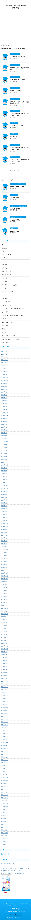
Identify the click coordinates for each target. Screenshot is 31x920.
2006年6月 (4, 795)
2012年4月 (4, 596)
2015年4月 (4, 509)
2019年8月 (4, 386)
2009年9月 (4, 681)
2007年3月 (4, 768)
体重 (3, 854)
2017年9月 (4, 444)
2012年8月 (4, 585)
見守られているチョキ (16, 125)
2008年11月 (4, 710)
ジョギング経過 (14, 198)
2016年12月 (4, 465)
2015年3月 (4, 512)
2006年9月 (4, 786)
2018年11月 (4, 412)
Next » (19, 170)
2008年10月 (4, 713)
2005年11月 (4, 806)
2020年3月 (4, 368)
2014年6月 (4, 535)
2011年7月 (4, 622)
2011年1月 (4, 640)
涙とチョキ (13, 136)
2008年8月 (4, 719)
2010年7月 (4, 655)
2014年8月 (4, 532)
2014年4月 (4, 538)
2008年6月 (4, 725)
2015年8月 (4, 497)
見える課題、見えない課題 (18, 56)
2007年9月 (4, 751)
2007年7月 (4, 757)
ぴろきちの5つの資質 (11, 905)
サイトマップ (21, 905)
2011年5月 (4, 628)
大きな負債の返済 (15, 209)
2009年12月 (4, 672)
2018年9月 (4, 418)
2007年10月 (4, 748)
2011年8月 (4, 620)
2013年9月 (4, 552)
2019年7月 (4, 389)
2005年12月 (4, 803)
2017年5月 (4, 456)
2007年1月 (4, 774)
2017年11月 (4, 439)
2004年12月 (4, 833)
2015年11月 (4, 488)
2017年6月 (4, 453)
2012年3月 (4, 599)
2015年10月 (4, 491)
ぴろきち (15, 8)
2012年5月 (4, 593)
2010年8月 (4, 652)
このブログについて (13, 903)
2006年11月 (4, 780)
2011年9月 (4, 617)
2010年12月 (4, 643)
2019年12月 (4, 374)
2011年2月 (4, 637)
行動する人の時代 (15, 90)
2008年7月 (4, 722)
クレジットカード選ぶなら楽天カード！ (12, 873)
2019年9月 (4, 383)
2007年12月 (4, 742)
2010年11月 (4, 646)
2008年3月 (4, 733)
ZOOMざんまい (14, 231)
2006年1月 (4, 801)
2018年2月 (4, 430)
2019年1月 (4, 406)
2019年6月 (4, 392)
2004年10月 (4, 836)
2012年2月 (4, 602)
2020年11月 (4, 351)
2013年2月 (4, 567)
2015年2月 (4, 514)
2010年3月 (4, 666)
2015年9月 (4, 494)
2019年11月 (4, 377)
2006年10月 (4, 783)
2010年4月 (4, 663)
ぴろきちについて (23, 903)
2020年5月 (4, 363)
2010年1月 (4, 669)
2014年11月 (4, 523)
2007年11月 (4, 745)
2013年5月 (4, 558)
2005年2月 (4, 827)
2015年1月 (4, 517)
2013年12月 (4, 549)
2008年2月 (4, 736)
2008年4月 (4, 730)
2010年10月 (4, 649)
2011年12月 (4, 608)
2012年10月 (4, 579)
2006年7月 (4, 792)
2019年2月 (4, 403)
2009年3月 (4, 698)
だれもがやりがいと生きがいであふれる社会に (15, 911)
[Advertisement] (15, 27)
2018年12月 (4, 409)
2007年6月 (4, 760)
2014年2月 (4, 544)
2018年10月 (4, 415)
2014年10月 (4, 526)
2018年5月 (4, 421)
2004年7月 (4, 844)
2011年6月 (4, 625)
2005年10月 (4, 809)
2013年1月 (4, 570)
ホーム (5, 903)
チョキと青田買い (15, 220)
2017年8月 (4, 447)
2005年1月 (4, 830)
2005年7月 (4, 818)
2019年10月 (4, 380)
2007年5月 (4, 763)
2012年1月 (4, 605)
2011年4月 (4, 631)
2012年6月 (4, 590)
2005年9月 (4, 812)
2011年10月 (4, 614)
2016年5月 (4, 474)
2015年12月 (4, 485)
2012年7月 (4, 587)
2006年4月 (4, 798)
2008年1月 (4, 739)
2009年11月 (4, 675)
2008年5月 (4, 728)
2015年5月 (4, 506)
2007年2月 (4, 771)
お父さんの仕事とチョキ (17, 186)
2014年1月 (4, 547)
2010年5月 (4, 660)
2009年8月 (4, 684)
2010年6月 (4, 657)
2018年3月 (4, 427)
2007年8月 (4, 754)
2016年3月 (4, 479)
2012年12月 (4, 573)
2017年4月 (4, 459)
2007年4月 (4, 766)
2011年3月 (4, 634)
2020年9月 (4, 357)
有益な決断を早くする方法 (18, 79)
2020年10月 (4, 354)
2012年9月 (4, 582)
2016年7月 (4, 471)
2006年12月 (4, 777)
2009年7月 (4, 687)
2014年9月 (4, 529)
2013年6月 (4, 555)
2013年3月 (4, 564)
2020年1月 (4, 371)
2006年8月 (4, 789)
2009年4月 (4, 695)
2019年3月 (4, 401)
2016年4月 (4, 476)
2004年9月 (4, 839)
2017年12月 (4, 436)
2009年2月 (4, 701)
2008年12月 (4, 707)
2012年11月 (4, 576)
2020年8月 (4, 360)
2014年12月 (4, 520)
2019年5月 (4, 395)
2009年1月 (4, 704)
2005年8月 (4, 815)
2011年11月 (4, 611)
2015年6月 (4, 503)
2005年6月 (4, 821)
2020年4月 (4, 366)
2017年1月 (4, 462)
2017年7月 (4, 450)
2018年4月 (4, 424)
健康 (8, 854)
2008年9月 (4, 716)
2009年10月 (4, 678)
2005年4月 (4, 824)
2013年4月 (4, 561)
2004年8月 (4, 841)
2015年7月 (4, 500)
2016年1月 (4, 482)
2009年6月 (4, 690)
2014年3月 (4, 541)
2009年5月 (4, 693)
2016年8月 (4, 468)
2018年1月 (4, 433)
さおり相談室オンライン (9, 863)
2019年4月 (4, 398)
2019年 (7, 45)
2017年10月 (4, 441)
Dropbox (5, 872)
